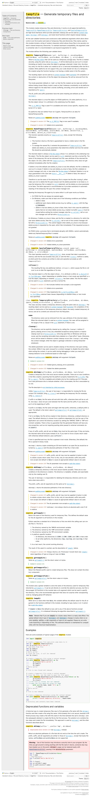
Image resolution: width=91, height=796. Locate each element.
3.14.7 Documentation (48, 2)
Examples (7, 21)
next (76, 2)
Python (6, 2)
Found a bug (85, 792)
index (87, 2)
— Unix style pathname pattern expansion (11, 38)
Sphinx (84, 794)
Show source (7, 48)
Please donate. (85, 789)
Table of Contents (9, 16)
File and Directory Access (21, 5)
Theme (81, 8)
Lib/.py (41, 23)
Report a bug (7, 45)
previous (71, 2)
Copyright (68, 781)
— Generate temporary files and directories (46, 5)
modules (81, 2)
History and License (73, 786)
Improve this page (8, 47)
